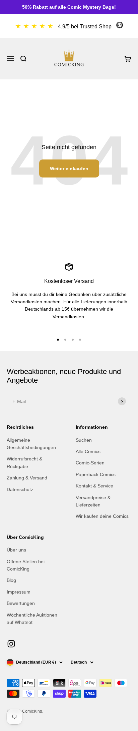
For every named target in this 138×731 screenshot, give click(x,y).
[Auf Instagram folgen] (11, 643)
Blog (11, 580)
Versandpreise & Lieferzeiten (93, 501)
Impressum (18, 592)
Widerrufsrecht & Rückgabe (24, 462)
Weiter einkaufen (69, 168)
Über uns (16, 550)
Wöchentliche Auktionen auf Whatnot (32, 618)
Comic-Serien (90, 462)
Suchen (84, 440)
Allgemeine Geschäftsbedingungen (31, 443)
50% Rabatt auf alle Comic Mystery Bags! (69, 7)
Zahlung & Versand (27, 477)
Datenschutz (20, 489)
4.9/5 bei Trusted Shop (85, 26)
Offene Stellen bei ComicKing (26, 565)
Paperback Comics (96, 474)
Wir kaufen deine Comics (102, 516)
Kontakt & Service (94, 485)
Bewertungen (21, 603)
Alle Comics (88, 451)
